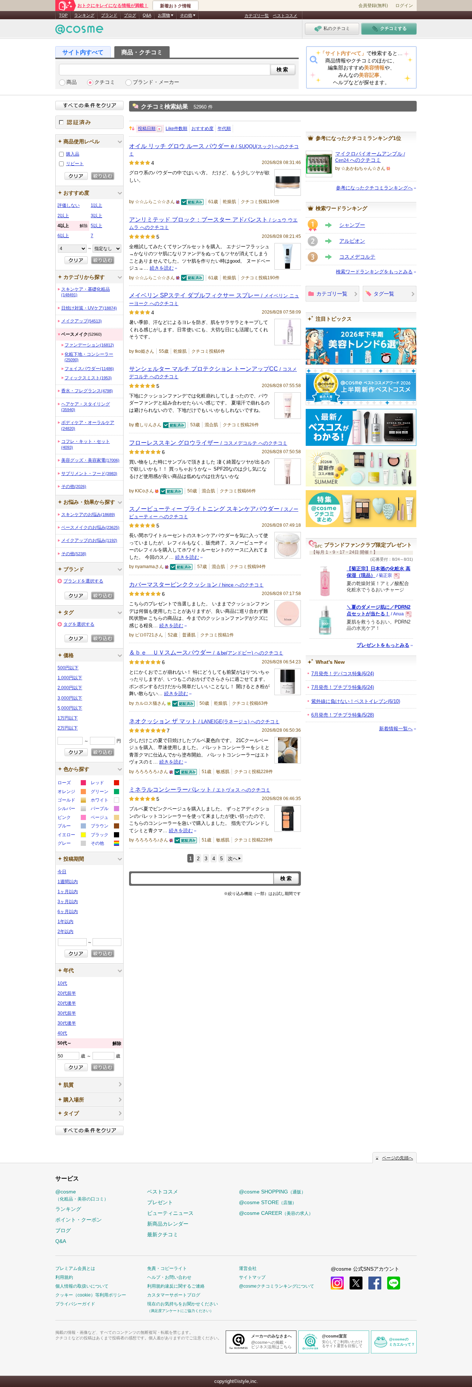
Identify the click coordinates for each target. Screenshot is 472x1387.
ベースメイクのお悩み (90, 527)
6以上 (63, 235)
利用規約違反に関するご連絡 (176, 1286)
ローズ (71, 783)
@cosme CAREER (276, 1213)
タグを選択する (78, 624)
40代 (62, 1033)
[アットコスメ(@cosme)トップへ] (79, 31)
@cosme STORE (267, 1202)
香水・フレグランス (87, 390)
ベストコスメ (285, 15)
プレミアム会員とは (75, 1268)
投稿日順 (147, 128)
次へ (232, 858)
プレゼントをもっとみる (383, 645)
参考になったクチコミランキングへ (374, 188)
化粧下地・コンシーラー (89, 357)
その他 (73, 486)
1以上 (96, 205)
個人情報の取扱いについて (81, 1286)
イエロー (71, 835)
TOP (63, 15)
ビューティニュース (170, 1213)
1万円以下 (68, 718)
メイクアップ (81, 321)
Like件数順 (176, 128)
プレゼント (160, 1202)
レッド (104, 783)
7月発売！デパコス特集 (342, 673)
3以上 (96, 215)
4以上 (73, 225)
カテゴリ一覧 (256, 15)
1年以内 (65, 921)
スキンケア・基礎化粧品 (85, 292)
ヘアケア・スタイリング (85, 407)
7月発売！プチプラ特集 (342, 687)
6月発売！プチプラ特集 (342, 715)
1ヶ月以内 (68, 891)
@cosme (81, 1195)
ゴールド (71, 800)
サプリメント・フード (89, 473)
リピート (75, 163)
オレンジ (71, 792)
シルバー (71, 809)
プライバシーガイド (75, 1303)
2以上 (63, 215)
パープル (104, 809)
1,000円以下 (70, 677)
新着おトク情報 (175, 5)
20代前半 (67, 993)
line (393, 1283)
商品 (71, 82)
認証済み (89, 122)
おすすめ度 (202, 128)
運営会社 (248, 1268)
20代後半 (67, 1003)
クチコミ (104, 82)
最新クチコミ (162, 1234)
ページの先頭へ (397, 1158)
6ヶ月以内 (68, 911)
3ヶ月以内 (68, 901)
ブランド (109, 15)
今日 (62, 871)
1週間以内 (68, 881)
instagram (337, 1283)
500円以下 (68, 667)
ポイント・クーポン (78, 1220)
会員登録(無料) (373, 5)
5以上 (96, 225)
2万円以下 (68, 728)
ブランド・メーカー (156, 82)
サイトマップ (252, 1277)
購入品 (72, 154)
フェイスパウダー (89, 368)
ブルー (71, 826)
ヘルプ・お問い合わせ (169, 1277)
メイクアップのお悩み (89, 540)
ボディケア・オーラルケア (87, 425)
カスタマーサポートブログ (173, 1295)
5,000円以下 (70, 708)
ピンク (71, 818)
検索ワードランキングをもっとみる (374, 271)
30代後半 (67, 1023)
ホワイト (104, 800)
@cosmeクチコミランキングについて (276, 1286)
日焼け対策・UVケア (89, 308)
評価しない (69, 205)
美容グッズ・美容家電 (90, 460)
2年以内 (65, 931)
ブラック (104, 835)
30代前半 (67, 1013)
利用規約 (64, 1277)
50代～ (89, 1043)
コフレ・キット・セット (85, 444)
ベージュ (104, 818)
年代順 (224, 128)
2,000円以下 (70, 687)
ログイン (404, 5)
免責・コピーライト (167, 1268)
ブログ (130, 15)
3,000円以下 (70, 698)
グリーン (104, 792)
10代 (62, 983)
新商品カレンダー (167, 1224)
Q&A (147, 15)
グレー (71, 844)
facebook (374, 1283)
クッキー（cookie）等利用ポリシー (90, 1295)
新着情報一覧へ (396, 728)
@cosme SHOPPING (272, 1192)
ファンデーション (89, 345)
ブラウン (104, 826)
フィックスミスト (88, 377)
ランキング (84, 15)
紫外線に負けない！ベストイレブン (355, 701)
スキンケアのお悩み (88, 514)
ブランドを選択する (83, 581)
